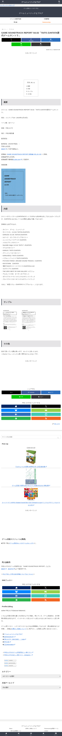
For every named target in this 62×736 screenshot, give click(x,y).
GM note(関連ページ (16, 730)
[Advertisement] (31, 65)
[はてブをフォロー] (16, 595)
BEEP (3, 149)
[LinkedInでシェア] (31, 543)
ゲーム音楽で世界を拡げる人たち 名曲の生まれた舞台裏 (30, 485)
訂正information (9, 644)
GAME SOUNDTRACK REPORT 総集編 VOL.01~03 (24, 154)
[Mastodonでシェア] (24, 534)
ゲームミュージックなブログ (13, 634)
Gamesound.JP (9, 637)
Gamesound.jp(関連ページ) (51, 728)
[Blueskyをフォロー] (16, 410)
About (10, 728)
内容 (29, 88)
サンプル (30, 91)
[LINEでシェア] (51, 539)
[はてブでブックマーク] (38, 539)
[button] (41, 44)
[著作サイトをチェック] (16, 406)
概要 (29, 86)
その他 (29, 94)
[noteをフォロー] (45, 595)
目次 (28, 82)
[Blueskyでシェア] (38, 534)
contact (46, 730)
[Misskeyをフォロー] (46, 410)
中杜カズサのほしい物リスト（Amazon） (17, 655)
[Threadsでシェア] (24, 539)
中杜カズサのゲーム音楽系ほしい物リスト (18, 652)
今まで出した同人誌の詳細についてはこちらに (18, 574)
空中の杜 (6, 642)
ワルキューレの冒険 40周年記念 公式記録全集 (30, 466)
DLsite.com (16, 159)
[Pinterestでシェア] (17, 543)
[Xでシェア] (10, 534)
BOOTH (10, 569)
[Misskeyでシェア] (51, 534)
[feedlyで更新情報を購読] (16, 599)
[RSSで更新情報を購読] (45, 599)
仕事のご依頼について (18, 629)
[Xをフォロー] (46, 406)
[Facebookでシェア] (10, 539)
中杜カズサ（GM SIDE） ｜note (14, 639)
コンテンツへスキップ (7, 5)
